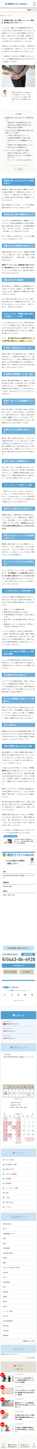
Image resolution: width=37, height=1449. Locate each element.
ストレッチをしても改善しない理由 (17, 150)
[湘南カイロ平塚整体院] (16, 4)
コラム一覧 (30, 1358)
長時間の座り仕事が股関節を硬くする (19, 122)
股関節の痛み (15, 987)
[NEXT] (32, 1114)
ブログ (6, 987)
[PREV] (5, 1114)
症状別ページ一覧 (28, 1341)
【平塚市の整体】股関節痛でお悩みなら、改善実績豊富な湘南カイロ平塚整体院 (23, 841)
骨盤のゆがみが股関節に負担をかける (19, 125)
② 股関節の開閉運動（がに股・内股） (19, 138)
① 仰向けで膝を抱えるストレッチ (18, 135)
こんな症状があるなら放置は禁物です (17, 165)
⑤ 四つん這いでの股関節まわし (17, 147)
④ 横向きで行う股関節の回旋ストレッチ (20, 145)
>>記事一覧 (19, 1369)
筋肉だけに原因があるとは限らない (18, 153)
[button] (5, 995)
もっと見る (18, 169)
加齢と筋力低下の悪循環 (15, 127)
